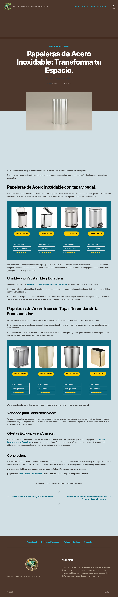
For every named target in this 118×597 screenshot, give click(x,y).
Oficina (54, 483)
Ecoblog (92, 6)
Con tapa (40, 483)
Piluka (54, 83)
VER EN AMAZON (22, 234)
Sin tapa (78, 483)
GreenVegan (101, 6)
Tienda (75, 6)
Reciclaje (70, 483)
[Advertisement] (59, 25)
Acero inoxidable (55, 46)
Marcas (83, 6)
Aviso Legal (32, 542)
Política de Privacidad (50, 542)
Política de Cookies (72, 542)
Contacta (88, 542)
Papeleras (62, 483)
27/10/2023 (66, 83)
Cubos (47, 483)
